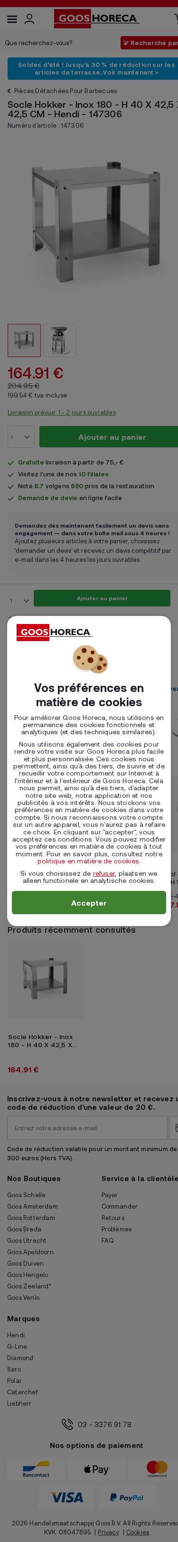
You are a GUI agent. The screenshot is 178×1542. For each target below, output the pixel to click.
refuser (104, 873)
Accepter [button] (89, 902)
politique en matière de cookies (88, 861)
